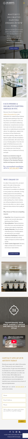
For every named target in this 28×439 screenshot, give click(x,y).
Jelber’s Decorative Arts (10, 114)
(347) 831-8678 (14, 168)
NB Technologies (17, 436)
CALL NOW (14, 48)
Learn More (14, 253)
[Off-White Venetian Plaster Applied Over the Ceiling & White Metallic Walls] (14, 291)
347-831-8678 (20, 387)
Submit (22, 421)
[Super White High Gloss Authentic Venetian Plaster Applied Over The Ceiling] (14, 97)
